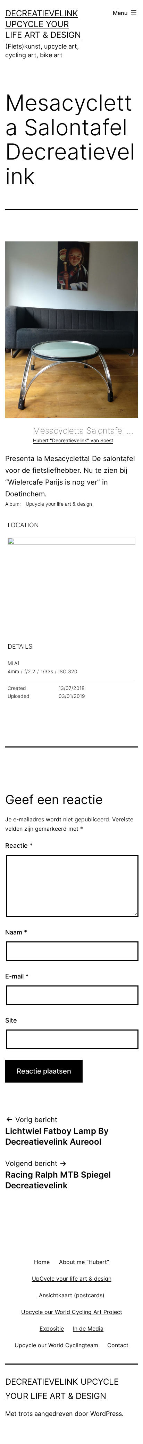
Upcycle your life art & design (59, 504)
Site (11, 1020)
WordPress (106, 1413)
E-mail (16, 976)
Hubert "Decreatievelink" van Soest (73, 440)
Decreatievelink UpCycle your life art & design (43, 24)
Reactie (19, 845)
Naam (16, 932)
